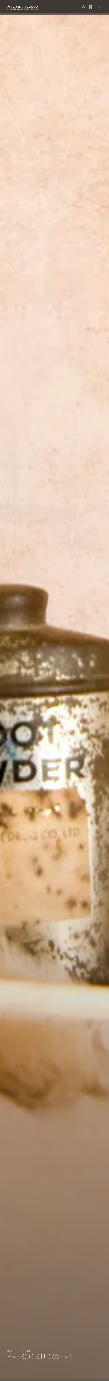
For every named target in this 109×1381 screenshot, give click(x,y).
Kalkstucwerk (19, 1351)
